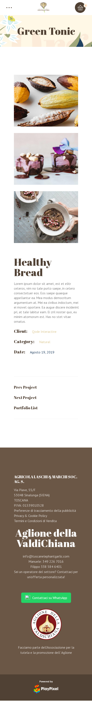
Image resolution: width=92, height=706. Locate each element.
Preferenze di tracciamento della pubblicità (45, 510)
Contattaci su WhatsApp (49, 598)
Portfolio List (26, 407)
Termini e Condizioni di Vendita (35, 521)
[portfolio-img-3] (46, 217)
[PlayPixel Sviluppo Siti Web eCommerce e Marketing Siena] (46, 689)
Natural (44, 342)
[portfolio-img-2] (46, 159)
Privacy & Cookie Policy (30, 515)
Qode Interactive (44, 331)
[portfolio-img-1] (46, 101)
